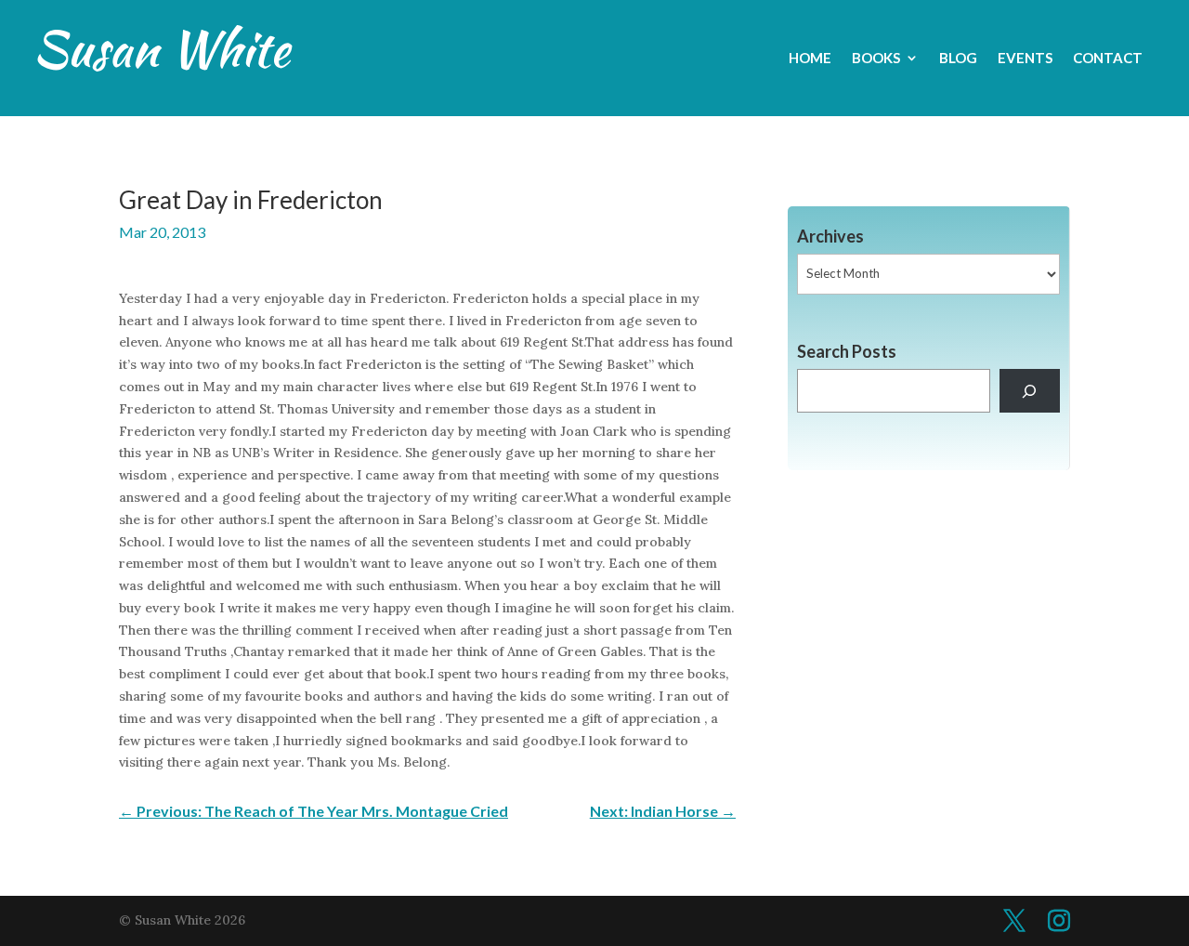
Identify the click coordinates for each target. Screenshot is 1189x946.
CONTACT (1108, 58)
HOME (810, 58)
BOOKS (876, 58)
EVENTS (1025, 58)
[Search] (1030, 391)
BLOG (958, 58)
